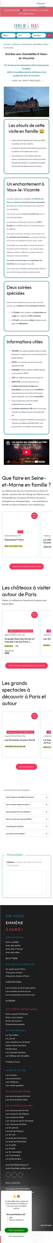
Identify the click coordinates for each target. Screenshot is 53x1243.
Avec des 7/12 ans (14, 949)
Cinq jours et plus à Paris (17, 976)
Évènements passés (15, 1024)
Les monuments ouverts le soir (20, 994)
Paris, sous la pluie (14, 1017)
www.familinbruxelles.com (18, 1168)
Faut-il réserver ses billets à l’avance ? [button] (20, 797)
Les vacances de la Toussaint (19, 1120)
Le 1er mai (10, 1134)
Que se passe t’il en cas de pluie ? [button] (18, 812)
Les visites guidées (15, 1085)
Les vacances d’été (15, 1117)
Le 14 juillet (11, 1145)
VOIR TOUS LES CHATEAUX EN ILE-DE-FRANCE (26, 666)
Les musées (11, 1075)
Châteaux (16, 44)
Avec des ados (13, 952)
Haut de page (46, 1225)
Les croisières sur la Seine (18, 1042)
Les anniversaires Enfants (18, 1096)
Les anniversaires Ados (17, 1099)
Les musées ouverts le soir (18, 991)
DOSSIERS (10, 1000)
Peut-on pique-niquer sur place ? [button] (18, 804)
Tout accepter (16, 1230)
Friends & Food (13, 1061)
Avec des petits (13, 945)
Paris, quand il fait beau (17, 1014)
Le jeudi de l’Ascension (16, 1138)
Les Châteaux (12, 1082)
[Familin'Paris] (26, 25)
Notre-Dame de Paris (16, 1045)
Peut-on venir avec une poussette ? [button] (19, 819)
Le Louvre (10, 1038)
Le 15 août (10, 1148)
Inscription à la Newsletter (18, 1188)
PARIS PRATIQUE (13, 982)
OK (49, 35)
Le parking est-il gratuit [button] (14, 826)
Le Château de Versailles (17, 1055)
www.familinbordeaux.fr (17, 1164)
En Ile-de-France (14, 1020)
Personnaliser (16, 1236)
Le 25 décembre (13, 1158)
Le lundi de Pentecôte (16, 1141)
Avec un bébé (12, 942)
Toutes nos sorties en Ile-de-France (26, 566)
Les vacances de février (17, 1110)
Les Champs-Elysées (16, 1052)
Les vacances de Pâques (17, 1113)
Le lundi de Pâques (14, 1131)
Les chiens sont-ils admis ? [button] (15, 834)
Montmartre (11, 1049)
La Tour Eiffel (12, 1035)
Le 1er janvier (12, 1127)
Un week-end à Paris (15, 969)
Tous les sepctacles (26, 767)
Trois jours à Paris (14, 972)
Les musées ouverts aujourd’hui (20, 987)
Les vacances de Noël (16, 1124)
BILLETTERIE (12, 958)
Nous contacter (13, 1182)
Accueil (7, 44)
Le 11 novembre (13, 1155)
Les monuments (13, 1078)
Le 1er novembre (14, 1152)
